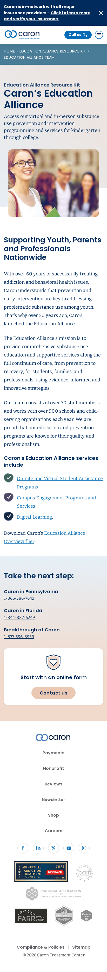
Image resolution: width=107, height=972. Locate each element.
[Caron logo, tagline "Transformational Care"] (22, 35)
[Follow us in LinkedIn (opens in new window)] (38, 848)
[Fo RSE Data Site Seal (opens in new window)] (64, 916)
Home (10, 51)
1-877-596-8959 (19, 636)
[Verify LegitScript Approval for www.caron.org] (86, 917)
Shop (53, 815)
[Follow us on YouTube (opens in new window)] (68, 848)
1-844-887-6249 (19, 617)
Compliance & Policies (40, 947)
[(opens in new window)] (31, 916)
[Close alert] (101, 13)
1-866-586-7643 (19, 598)
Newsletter (53, 800)
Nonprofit (53, 768)
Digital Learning (34, 517)
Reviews (53, 784)
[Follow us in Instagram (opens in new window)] (84, 848)
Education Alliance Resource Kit (53, 51)
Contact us (53, 693)
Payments (53, 753)
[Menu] (99, 35)
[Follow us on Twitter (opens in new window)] (53, 848)
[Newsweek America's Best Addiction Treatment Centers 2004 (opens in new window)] (41, 872)
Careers (53, 831)
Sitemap (81, 947)
